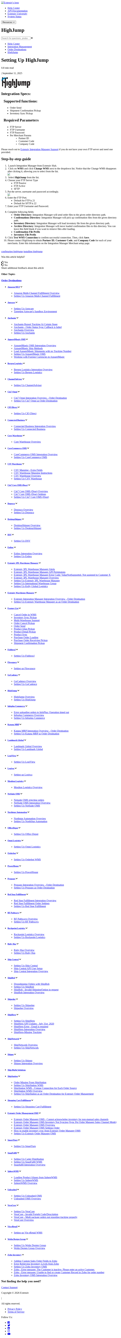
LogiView (12, 755)
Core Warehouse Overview (27, 441)
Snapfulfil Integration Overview (30, 1164)
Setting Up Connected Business (29, 429)
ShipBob (11, 978)
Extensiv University (17, 13)
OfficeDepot (13, 828)
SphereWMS (13, 1171)
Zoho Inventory (15, 1255)
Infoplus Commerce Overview (29, 715)
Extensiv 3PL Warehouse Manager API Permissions (39, 572)
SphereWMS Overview (25, 1183)
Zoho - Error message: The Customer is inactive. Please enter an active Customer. (54, 1269)
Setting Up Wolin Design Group (30, 1245)
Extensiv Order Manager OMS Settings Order (37, 1128)
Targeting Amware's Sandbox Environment (35, 311)
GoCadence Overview (25, 681)
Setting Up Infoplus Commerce (29, 718)
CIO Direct (12, 407)
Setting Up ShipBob (24, 986)
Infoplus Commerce (16, 706)
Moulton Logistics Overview (28, 787)
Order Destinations (17, 49)
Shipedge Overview (24, 1008)
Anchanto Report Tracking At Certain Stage (36, 324)
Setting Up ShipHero (24, 1020)
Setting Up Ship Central (26, 965)
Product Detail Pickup (25, 631)
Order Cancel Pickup (24, 623)
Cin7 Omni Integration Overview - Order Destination (40, 398)
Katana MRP (13, 724)
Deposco (11, 503)
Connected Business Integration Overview (35, 426)
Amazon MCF (14, 287)
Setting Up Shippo (23, 1060)
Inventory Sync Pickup (25, 617)
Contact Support (9, 1287)
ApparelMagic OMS (17, 339)
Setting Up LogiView (24, 762)
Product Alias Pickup (24, 629)
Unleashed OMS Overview (27, 1198)
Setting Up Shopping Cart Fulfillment (32, 1106)
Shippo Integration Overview (28, 1063)
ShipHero (12, 1014)
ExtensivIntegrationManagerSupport (39, 149)
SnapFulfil (12, 1153)
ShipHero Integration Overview (29, 1029)
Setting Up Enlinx (23, 556)
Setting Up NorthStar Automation (30, 821)
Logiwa (11, 768)
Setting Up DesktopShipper (27, 528)
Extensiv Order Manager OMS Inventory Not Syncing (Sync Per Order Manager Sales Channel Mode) (65, 1122)
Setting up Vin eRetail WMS (28, 1232)
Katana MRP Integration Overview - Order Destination (41, 730)
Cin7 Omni (12, 392)
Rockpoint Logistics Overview (29, 934)
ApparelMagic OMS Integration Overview (35, 345)
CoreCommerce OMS (17, 448)
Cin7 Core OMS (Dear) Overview (31, 491)
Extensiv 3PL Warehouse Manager (23, 563)
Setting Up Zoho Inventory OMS (30, 1266)
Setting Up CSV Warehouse (28, 478)
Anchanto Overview (24, 330)
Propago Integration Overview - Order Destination (39, 885)
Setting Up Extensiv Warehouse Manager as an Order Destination (46, 601)
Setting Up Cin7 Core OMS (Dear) (31, 497)
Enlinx (11, 547)
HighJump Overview (24, 696)
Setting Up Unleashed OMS (28, 1195)
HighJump (13, 52)
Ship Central (13, 959)
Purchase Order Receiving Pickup (31, 640)
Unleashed (12, 1189)
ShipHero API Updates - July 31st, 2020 (34, 1023)
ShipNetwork (13, 1039)
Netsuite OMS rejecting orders (29, 800)
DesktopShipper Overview (27, 525)
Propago (11, 878)
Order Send (19, 626)
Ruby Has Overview (24, 950)
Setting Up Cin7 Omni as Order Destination (36, 400)
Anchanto (12, 318)
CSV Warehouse (15, 464)
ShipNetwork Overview (26, 1045)
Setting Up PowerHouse (26, 872)
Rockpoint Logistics (16, 928)
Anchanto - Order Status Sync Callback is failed (38, 327)
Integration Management (20, 46)
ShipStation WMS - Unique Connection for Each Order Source (45, 1088)
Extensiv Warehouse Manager (21, 593)
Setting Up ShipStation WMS (28, 1085)
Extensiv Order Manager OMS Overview (34, 1125)
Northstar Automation (17, 812)
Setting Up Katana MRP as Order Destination (36, 733)
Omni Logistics (14, 840)
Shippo (11, 1054)
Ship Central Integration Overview (31, 971)
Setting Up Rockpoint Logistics (29, 937)
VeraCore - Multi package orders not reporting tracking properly (45, 1217)
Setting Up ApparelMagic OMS (30, 354)
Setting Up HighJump (25, 699)
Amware (11, 302)
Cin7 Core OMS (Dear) (18, 485)
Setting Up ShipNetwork (26, 1047)
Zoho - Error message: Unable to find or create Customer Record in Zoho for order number (59, 1272)
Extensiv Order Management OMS (23, 1113)
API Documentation (18, 10)
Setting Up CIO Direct (25, 413)
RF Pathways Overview (26, 919)
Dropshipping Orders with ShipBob (31, 984)
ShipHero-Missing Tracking (28, 1032)
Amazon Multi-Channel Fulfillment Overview (37, 293)
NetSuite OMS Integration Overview (32, 803)
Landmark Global (16, 740)
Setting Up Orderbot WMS (27, 859)
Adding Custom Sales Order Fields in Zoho (35, 1261)
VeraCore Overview (24, 1220)
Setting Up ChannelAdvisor (28, 385)
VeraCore (12, 1205)
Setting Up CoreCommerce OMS (30, 457)
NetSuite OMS (14, 794)
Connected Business (16, 420)
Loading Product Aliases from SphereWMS (35, 1177)
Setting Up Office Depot (26, 834)
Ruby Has (12, 944)
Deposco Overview (23, 509)
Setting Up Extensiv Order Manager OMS (35, 1133)
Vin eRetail (12, 1226)
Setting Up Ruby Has (24, 953)
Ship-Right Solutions (17, 1070)
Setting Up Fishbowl (24, 655)
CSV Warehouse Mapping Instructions (33, 473)
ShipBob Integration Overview (29, 992)
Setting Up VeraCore (24, 1211)
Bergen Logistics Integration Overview (33, 369)
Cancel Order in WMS (25, 614)
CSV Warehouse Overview (27, 475)
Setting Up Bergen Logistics (28, 372)
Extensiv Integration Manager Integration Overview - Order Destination (49, 599)
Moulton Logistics (16, 781)
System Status (14, 16)
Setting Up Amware (24, 308)
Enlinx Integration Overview (28, 553)
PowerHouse (13, 866)
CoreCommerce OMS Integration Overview (36, 454)
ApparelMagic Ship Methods (28, 348)
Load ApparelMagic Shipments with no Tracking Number (42, 351)
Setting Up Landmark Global (28, 749)
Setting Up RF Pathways (26, 921)
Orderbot (12, 853)
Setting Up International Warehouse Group (35, 583)
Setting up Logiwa (23, 774)
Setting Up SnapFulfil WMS (28, 1162)
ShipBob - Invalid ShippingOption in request (36, 989)
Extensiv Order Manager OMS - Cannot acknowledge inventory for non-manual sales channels (61, 1119)
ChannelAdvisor (15, 379)
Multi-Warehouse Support (27, 620)
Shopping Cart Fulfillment (19, 1100)
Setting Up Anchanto (24, 332)
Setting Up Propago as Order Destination (34, 887)
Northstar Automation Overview (30, 818)
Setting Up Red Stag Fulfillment (30, 906)
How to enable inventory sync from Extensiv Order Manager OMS (47, 1130)
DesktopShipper (15, 519)
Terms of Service (16, 1311)
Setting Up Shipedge (24, 1005)
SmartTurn (12, 1140)
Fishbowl (12, 649)
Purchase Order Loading (26, 637)
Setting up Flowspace (24, 668)
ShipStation (13, 1076)
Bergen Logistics (15, 363)
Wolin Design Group (17, 1239)
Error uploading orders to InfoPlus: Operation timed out (41, 712)
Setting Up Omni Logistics (27, 846)
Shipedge (12, 999)
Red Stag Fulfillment (17, 894)
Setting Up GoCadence (25, 684)
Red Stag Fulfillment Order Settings (31, 903)
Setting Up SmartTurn (25, 1146)
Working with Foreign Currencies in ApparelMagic (39, 357)
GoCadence (13, 675)
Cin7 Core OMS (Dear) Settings (30, 494)
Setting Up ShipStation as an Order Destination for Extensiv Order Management (54, 1093)
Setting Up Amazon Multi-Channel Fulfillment (37, 296)
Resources (8, 22)
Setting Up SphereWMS (26, 1180)
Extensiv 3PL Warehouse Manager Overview (36, 577)
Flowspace (12, 662)
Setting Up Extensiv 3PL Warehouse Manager (37, 580)
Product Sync (20, 634)
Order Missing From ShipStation (30, 1082)
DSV (10, 534)
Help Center (14, 8)
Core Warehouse (15, 435)
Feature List (13, 608)
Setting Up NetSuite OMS (27, 805)
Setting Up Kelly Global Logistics (31, 586)
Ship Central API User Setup (28, 968)
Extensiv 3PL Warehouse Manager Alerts (34, 569)
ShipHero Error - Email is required (31, 1026)
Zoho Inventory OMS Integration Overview (36, 1275)
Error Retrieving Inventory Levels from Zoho (36, 1263)
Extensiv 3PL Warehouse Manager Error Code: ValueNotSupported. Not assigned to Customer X (62, 575)
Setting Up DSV (22, 541)
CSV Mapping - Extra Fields (28, 470)
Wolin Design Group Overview (29, 1248)
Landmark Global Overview (28, 746)
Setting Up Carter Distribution (29, 1159)
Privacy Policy (15, 1309)
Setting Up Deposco (24, 512)
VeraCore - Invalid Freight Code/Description (36, 1214)
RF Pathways (13, 913)
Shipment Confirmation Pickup (29, 643)
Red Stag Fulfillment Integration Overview (35, 900)
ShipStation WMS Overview (28, 1091)
